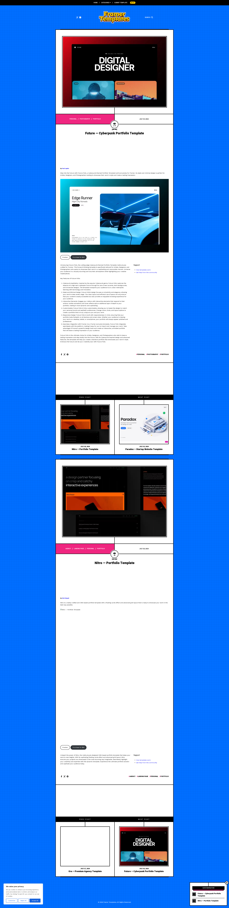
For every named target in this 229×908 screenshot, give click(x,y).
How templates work (143, 270)
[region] (23, 894)
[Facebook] (61, 354)
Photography (85, 119)
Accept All (35, 900)
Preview (65, 257)
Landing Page (79, 549)
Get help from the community (146, 272)
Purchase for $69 (78, 747)
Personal (73, 119)
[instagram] (80, 17)
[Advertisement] (114, 152)
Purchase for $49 (79, 257)
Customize (11, 900)
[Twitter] (64, 354)
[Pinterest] (67, 354)
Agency (68, 549)
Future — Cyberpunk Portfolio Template (144, 871)
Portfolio (97, 119)
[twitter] (77, 17)
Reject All (23, 900)
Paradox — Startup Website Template (144, 449)
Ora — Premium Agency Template (85, 871)
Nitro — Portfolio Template (85, 449)
